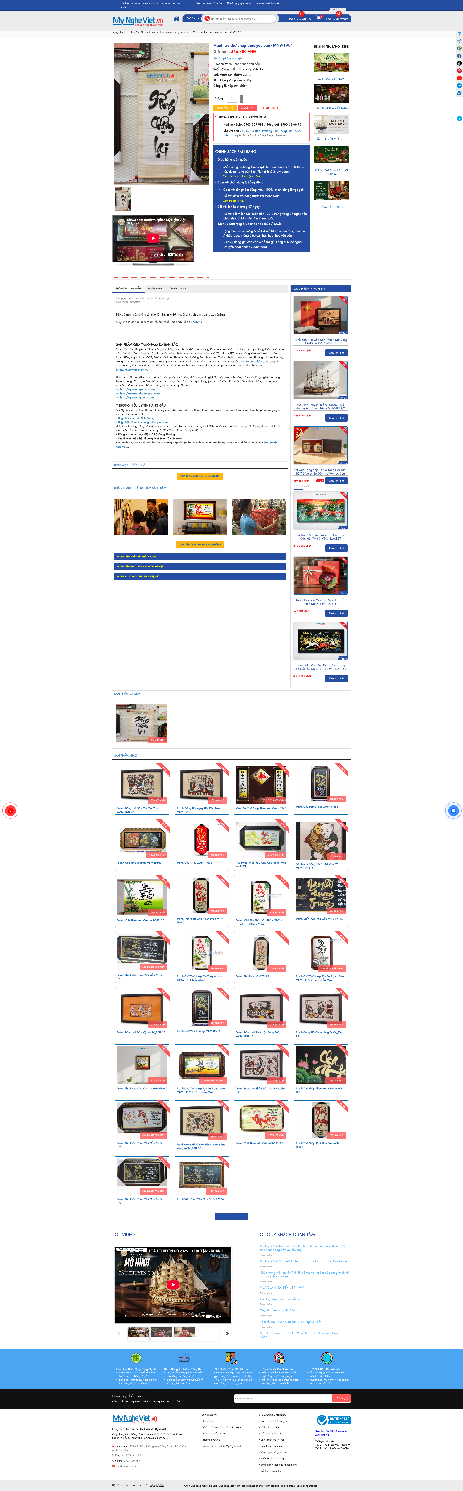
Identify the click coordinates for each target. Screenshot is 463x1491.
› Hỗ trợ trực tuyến (269, 1427)
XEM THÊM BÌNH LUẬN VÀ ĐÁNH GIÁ (199, 476)
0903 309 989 (272, 3)
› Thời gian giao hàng (270, 1433)
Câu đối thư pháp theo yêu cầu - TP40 (261, 808)
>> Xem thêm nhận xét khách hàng (136, 556)
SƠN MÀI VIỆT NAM (331, 79)
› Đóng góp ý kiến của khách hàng (278, 1464)
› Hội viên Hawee (211, 1439)
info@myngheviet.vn (240, 3)
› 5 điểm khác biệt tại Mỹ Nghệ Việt (221, 1446)
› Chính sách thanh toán (271, 1439)
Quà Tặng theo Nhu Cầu (145, 3)
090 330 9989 (337, 19)
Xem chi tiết (336, 352)
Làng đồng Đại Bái (307, 1485)
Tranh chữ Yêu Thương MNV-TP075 (198, 1031)
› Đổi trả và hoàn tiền (270, 1471)
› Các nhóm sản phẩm (214, 1433)
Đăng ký (344, 1398)
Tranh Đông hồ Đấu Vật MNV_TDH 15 (141, 1032)
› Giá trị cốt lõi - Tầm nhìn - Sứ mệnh (221, 1427)
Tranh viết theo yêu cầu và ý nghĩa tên (169, 32)
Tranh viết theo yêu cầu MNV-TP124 (319, 918)
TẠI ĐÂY (197, 321)
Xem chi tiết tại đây (233, 200)
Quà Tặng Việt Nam (229, 1485)
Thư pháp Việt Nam (136, 32)
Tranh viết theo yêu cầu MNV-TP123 (259, 1143)
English (336, 9)
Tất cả (191, 18)
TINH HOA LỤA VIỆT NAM (331, 108)
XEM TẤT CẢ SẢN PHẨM (231, 1216)
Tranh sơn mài (271, 1485)
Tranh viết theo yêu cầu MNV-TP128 (140, 920)
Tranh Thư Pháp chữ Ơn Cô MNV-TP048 (142, 1088)
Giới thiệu (124, 3)
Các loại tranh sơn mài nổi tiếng (281, 1299)
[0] (318, 21)
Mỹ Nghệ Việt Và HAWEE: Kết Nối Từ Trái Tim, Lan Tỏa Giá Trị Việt (304, 1261)
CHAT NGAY (271, 107)
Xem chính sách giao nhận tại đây (241, 176)
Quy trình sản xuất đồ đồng (278, 1310)
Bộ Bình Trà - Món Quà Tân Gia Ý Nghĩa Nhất (290, 1322)
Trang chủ (117, 32)
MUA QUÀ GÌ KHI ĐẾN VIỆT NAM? (282, 1288)
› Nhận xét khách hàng (271, 1458)
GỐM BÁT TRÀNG (331, 207)
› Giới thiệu (208, 1421)
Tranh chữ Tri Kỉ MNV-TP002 (194, 862)
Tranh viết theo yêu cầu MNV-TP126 (200, 1199)
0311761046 (164, 1434)
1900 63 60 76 (214, 3)
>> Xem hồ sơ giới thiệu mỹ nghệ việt (137, 576)
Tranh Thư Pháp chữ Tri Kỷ (252, 976)
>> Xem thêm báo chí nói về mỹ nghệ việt (139, 566)
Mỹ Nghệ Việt (157, 1485)
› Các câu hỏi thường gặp (273, 1421)
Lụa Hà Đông (288, 1485)
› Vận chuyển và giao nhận (273, 1452)
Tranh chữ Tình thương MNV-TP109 (139, 862)
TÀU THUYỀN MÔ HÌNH (331, 139)
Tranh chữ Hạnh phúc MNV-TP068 (317, 806)
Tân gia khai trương (252, 1485)
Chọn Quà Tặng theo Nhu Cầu (200, 1485)
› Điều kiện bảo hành (270, 1446)
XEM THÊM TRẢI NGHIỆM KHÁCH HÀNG (200, 544)
